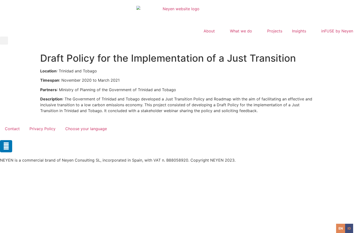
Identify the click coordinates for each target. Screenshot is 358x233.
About (209, 31)
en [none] (341, 228)
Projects (274, 31)
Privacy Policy (42, 128)
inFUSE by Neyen (337, 31)
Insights (299, 31)
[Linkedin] (6, 146)
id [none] (349, 228)
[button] (4, 41)
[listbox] (344, 228)
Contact (12, 128)
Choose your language (86, 128)
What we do (241, 31)
